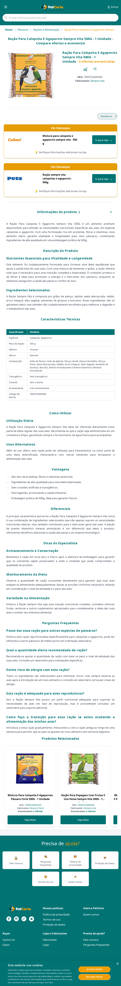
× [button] (117, 964)
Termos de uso (51, 919)
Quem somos (91, 914)
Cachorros (9, 939)
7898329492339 (32, 804)
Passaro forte (36, 808)
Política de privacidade (56, 914)
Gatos (6, 945)
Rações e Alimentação (46, 29)
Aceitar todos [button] (94, 969)
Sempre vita (97, 81)
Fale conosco (91, 939)
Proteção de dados (54, 924)
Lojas (46, 945)
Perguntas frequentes (96, 945)
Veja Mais (30, 820)
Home (8, 29)
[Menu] (6, 7)
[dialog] (60, 973)
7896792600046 (85, 804)
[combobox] (60, 17)
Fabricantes (50, 939)
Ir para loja (104, 139)
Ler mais (49, 982)
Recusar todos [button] (94, 977)
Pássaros (22, 29)
